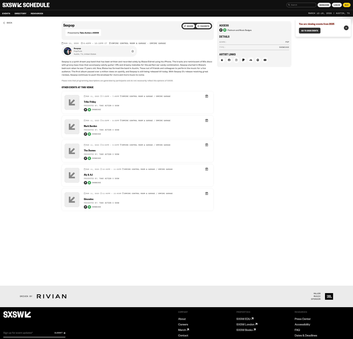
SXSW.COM (324, 5)
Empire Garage (158, 43)
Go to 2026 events (309, 30)
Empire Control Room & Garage (128, 43)
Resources (37, 13)
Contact (183, 335)
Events (6, 13)
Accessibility (302, 324)
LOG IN (337, 5)
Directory (20, 13)
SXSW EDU (243, 318)
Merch (182, 329)
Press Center (303, 318)
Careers (183, 324)
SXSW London (245, 324)
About (182, 318)
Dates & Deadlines (306, 335)
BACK (8, 23)
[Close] (346, 27)
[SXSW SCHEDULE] (26, 5)
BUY (347, 5)
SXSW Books (244, 329)
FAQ (297, 329)
